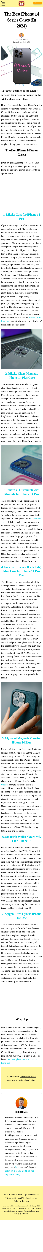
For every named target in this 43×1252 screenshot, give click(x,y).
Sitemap (25, 1201)
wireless (4, 784)
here (17, 1167)
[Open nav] (3, 3)
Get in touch (37, 2)
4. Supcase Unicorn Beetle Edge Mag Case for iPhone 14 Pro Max (21, 571)
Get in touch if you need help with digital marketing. (21, 1078)
